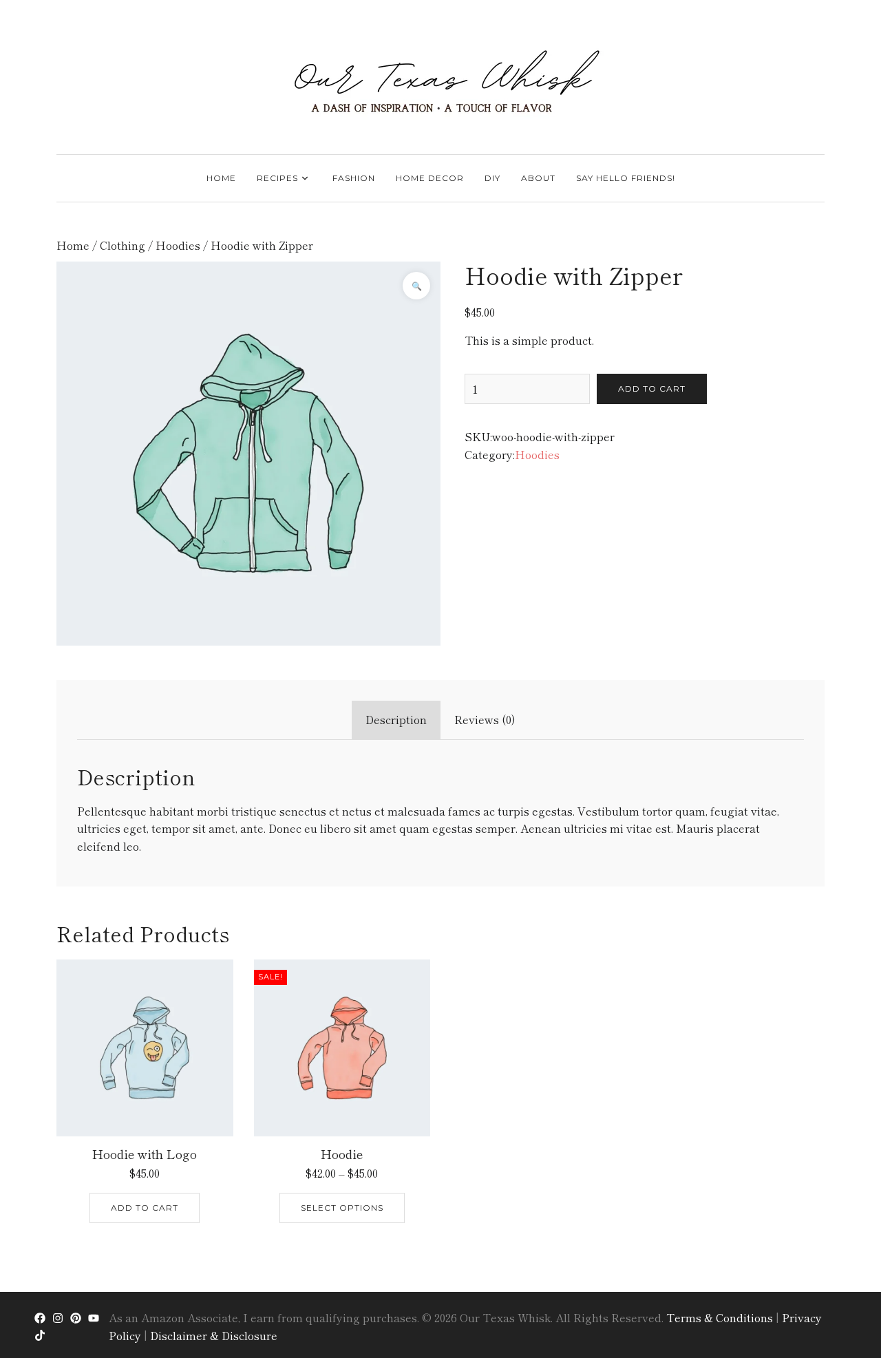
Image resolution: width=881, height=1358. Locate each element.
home (221, 178)
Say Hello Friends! (625, 178)
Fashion (353, 178)
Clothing (122, 245)
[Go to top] (844, 1290)
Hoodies (178, 245)
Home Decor (430, 178)
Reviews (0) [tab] (485, 719)
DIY (492, 178)
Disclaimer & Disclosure (213, 1335)
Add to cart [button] (144, 1207)
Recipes (277, 178)
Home (72, 245)
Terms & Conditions (719, 1317)
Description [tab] (396, 719)
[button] (416, 285)
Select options (342, 1207)
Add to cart (652, 388)
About (538, 178)
